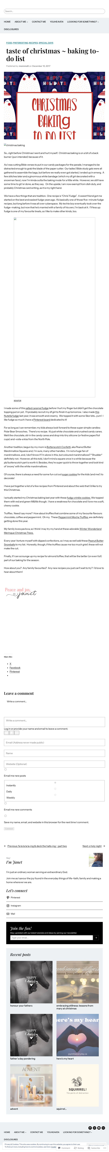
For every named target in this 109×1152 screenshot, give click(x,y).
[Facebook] (11, 733)
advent (14, 1109)
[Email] (16, 733)
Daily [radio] (9, 791)
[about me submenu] (27, 21)
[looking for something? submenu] (98, 21)
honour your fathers (21, 1005)
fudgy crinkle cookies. (79, 497)
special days (46, 43)
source (17, 400)
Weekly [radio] (10, 797)
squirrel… (61, 1109)
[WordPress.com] (6, 733)
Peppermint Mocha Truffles (73, 517)
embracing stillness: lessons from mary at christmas (74, 1007)
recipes (33, 43)
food (9, 43)
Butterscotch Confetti (59, 447)
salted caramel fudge (37, 408)
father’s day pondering (22, 1058)
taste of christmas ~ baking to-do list (52, 54)
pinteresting (20, 43)
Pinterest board (41, 419)
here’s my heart (65, 1058)
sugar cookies (69, 474)
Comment (9, 829)
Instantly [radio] (11, 785)
